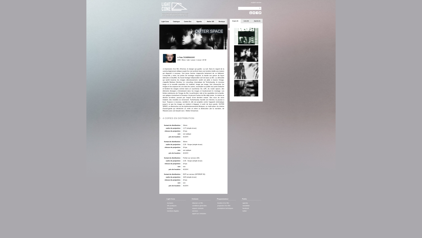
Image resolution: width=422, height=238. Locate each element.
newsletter (246, 205)
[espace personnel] (250, 13)
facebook (246, 208)
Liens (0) (246, 21)
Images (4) (235, 21)
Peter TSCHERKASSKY (187, 57)
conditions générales (199, 205)
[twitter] (260, 13)
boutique (170, 208)
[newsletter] (254, 13)
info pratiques (171, 205)
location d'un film (223, 203)
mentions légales (173, 211)
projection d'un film (223, 205)
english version (256, 2)
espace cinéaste (198, 208)
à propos (170, 203)
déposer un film (197, 203)
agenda (245, 203)
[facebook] (257, 13)
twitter (245, 211)
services (195, 211)
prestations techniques (225, 208)
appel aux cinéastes (199, 213)
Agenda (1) (257, 21)
